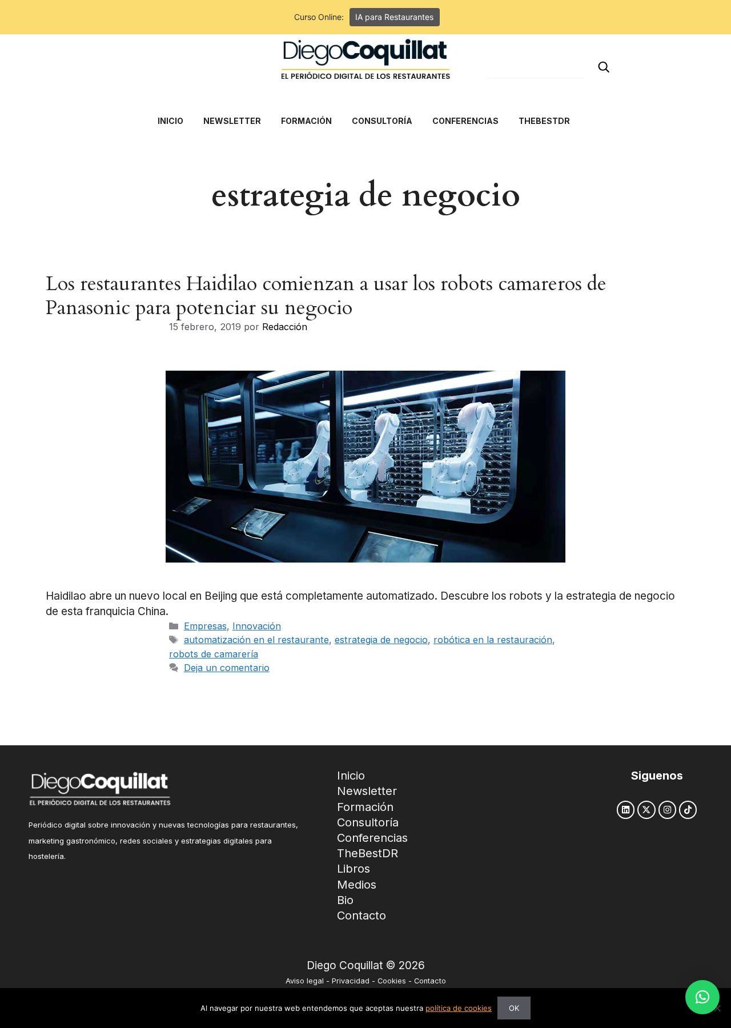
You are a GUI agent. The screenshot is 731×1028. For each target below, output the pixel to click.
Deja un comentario (227, 667)
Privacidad (350, 981)
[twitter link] (646, 809)
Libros (353, 869)
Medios (356, 885)
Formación (365, 807)
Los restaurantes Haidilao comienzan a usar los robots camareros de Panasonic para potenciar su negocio (326, 296)
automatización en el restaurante (256, 639)
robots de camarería (213, 654)
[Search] (603, 67)
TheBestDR (367, 853)
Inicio (351, 775)
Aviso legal (305, 981)
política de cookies (458, 1008)
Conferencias (372, 838)
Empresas (205, 626)
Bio (345, 900)
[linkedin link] (625, 809)
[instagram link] (667, 809)
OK (514, 1008)
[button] (702, 997)
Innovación (256, 626)
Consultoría (368, 822)
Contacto (361, 915)
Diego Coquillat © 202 (362, 965)
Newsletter (367, 791)
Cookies (391, 981)
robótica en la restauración (492, 639)
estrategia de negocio (381, 639)
